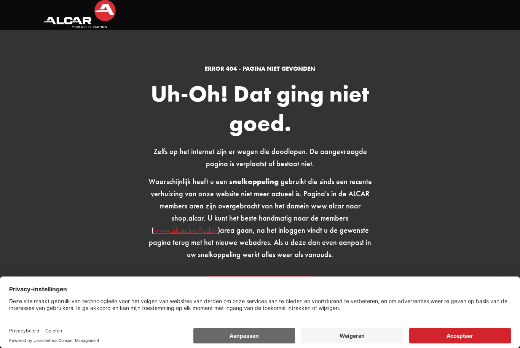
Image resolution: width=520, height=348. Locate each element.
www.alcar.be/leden (186, 230)
